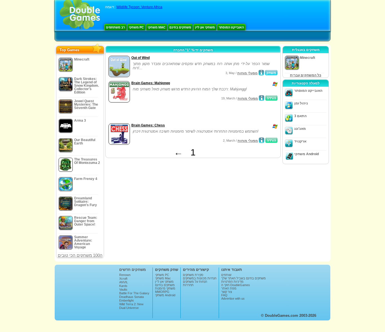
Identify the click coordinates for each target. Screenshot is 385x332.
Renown (124, 275)
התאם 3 (300, 116)
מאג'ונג (300, 129)
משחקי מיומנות (165, 288)
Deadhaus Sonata (131, 296)
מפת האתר (228, 288)
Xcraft (123, 278)
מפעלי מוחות (247, 73)
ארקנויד (300, 141)
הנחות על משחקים (195, 281)
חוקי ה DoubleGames (235, 285)
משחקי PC (136, 27)
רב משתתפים (115, 27)
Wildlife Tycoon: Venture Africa (139, 7)
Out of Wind (140, 58)
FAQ (224, 295)
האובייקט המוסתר (231, 27)
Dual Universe (129, 307)
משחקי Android (306, 154)
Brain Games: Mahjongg (150, 83)
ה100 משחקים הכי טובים (80, 255)
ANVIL (123, 282)
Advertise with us (233, 298)
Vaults (123, 289)
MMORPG (162, 291)
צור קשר (226, 291)
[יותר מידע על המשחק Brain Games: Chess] (261, 140)
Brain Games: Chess (148, 125)
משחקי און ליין (205, 27)
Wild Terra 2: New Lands (131, 305)
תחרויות (188, 285)
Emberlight (126, 300)
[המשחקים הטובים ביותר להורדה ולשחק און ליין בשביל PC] (80, 15)
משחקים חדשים (132, 270)
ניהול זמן (301, 103)
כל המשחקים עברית (305, 75)
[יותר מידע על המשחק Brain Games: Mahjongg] (261, 98)
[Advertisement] (173, 113)
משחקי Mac (156, 27)
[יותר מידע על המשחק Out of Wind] (261, 72)
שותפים (226, 275)
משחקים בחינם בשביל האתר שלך (243, 278)
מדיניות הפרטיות (232, 281)
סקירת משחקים (193, 275)
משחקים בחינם (180, 27)
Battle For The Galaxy (134, 293)
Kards (123, 286)
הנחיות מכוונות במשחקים (199, 278)
